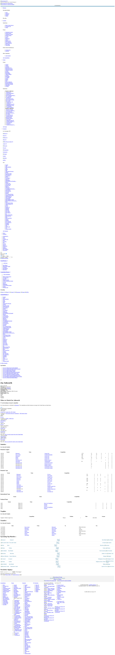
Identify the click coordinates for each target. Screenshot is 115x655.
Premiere (7, 220)
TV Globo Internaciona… (10, 188)
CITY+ (6, 205)
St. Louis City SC (9, 114)
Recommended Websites (60, 595)
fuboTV (6, 182)
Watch (1, 394)
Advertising (59, 588)
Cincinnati (16, 604)
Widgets (58, 587)
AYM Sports (7, 198)
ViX (6, 227)
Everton (6, 71)
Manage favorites (4, 258)
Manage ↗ (5, 260)
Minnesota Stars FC (10, 120)
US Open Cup (8, 26)
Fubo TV (37, 586)
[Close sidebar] (0, 379)
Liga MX (7, 51)
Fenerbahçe (7, 85)
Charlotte (16, 605)
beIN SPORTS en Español (8, 313)
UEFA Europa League (7, 285)
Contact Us (59, 599)
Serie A (6, 37)
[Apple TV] (12, 292)
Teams (4, 59)
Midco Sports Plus (8, 214)
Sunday (6, 15)
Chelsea (6, 65)
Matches (4, 7)
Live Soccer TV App (61, 586)
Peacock (7, 193)
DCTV (6, 206)
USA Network (8, 184)
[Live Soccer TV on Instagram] (49, 621)
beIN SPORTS (8, 167)
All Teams (5, 126)
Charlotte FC (8, 97)
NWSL (6, 27)
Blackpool (9, 387)
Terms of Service (16, 574)
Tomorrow (7, 13)
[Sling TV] (7, 292)
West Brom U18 (19, 462)
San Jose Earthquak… (10, 112)
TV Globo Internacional (7, 320)
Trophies (2, 396)
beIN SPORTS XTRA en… (27, 625)
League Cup (2, 412)
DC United (8, 100)
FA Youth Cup (50, 491)
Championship (47, 461)
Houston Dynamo (9, 109)
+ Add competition (6, 274)
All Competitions (6, 57)
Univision (7, 192)
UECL (4, 238)
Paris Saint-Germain (9, 84)
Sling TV (37, 585)
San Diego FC (9, 122)
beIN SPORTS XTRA (9, 199)
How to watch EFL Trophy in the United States (14, 441)
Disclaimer (59, 590)
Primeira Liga (8, 40)
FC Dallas (8, 113)
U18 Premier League (49, 462)
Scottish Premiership (48, 454)
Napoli (6, 78)
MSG (6, 217)
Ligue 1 (6, 39)
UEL (4, 237)
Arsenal (6, 64)
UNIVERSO (7, 189)
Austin (16, 633)
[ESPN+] (27, 292)
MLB (58, 603)
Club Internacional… (10, 93)
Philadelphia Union (10, 105)
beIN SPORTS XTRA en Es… (9, 332)
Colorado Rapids (9, 116)
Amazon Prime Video (9, 195)
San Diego (17, 632)
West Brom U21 (19, 460)
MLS (4, 240)
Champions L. (5, 236)
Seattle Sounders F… (11, 121)
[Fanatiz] (23, 292)
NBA (58, 602)
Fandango (7, 208)
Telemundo (7, 187)
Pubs (58, 593)
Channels (4, 128)
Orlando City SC (10, 101)
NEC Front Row (8, 218)
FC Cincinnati (8, 96)
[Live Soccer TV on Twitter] (49, 618)
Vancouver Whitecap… (10, 110)
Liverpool (7, 66)
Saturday (7, 14)
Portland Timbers (9, 118)
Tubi (6, 225)
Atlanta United (18, 616)
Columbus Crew (18, 612)
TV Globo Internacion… (27, 611)
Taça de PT (5, 250)
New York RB (17, 607)
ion (6, 213)
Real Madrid (7, 73)
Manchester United (9, 68)
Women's (4, 234)
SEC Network (8, 221)
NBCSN (7, 186)
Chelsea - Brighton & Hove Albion (49, 600)
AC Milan (7, 77)
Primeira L (5, 248)
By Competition (8, 408)
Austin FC (9, 123)
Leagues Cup (7, 49)
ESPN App (11, 418)
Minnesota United (18, 629)
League (3, 256)
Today (6, 12)
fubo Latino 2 (8, 212)
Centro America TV (9, 204)
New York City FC (9, 98)
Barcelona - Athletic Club (48, 593)
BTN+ (6, 201)
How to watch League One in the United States (14, 434)
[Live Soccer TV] (4, 1)
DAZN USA (7, 185)
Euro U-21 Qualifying (48, 503)
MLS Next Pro (8, 215)
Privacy (58, 589)
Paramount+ (7, 180)
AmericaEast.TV (8, 196)
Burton (17, 458)
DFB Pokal (7, 44)
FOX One (7, 210)
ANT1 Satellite (8, 197)
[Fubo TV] (2, 292)
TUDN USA (7, 183)
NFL (61, 602)
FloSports (7, 209)
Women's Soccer (60, 585)
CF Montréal (9, 106)
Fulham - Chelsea (51, 589)
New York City (17, 606)
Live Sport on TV (60, 601)
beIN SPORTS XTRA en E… (11, 200)
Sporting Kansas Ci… (11, 124)
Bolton (17, 457)
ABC (6, 166)
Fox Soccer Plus (8, 173)
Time (7, 256)
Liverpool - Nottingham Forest (48, 598)
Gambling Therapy (92, 584)
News (4, 233)
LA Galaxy (9, 119)
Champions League (9, 32)
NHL (63, 602)
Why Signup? (18, 571)
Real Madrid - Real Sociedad (48, 591)
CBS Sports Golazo (9, 202)
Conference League (9, 34)
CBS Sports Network (9, 171)
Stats (1, 395)
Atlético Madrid (8, 74)
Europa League (8, 33)
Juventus (7, 75)
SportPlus (7, 223)
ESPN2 (6, 172)
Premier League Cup (51, 486)
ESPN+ (6, 176)
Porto (6, 80)
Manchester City (8, 67)
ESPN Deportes (8, 174)
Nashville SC (8, 92)
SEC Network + (8, 222)
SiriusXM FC (3, 420)
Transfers (2, 397)
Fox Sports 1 (7, 175)
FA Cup (2, 417)
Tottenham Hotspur (9, 70)
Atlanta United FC (10, 107)
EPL (4, 242)
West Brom (18, 461)
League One (8, 412)
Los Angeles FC (9, 111)
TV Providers (35, 583)
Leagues (4, 20)
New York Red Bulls (10, 99)
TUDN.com (7, 226)
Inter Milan (7, 76)
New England (17, 603)
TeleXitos (7, 224)
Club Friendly (8, 55)
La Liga (6, 36)
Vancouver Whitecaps (16, 619)
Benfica (6, 79)
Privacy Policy (8, 574)
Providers (59, 592)
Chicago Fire (8, 94)
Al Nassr (7, 86)
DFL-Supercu (5, 249)
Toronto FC (9, 103)
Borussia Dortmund (9, 83)
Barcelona (7, 72)
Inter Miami (16, 601)
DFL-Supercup (8, 41)
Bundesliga (7, 38)
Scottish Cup (49, 477)
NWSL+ (7, 219)
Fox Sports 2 (7, 177)
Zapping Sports (8, 228)
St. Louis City (17, 624)
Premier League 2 (48, 460)
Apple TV (7, 179)
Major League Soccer (9, 25)
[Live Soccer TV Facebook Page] (49, 616)
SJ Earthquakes (17, 622)
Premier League (8, 35)
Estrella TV (7, 207)
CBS (6, 168)
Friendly (45, 504)
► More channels (3, 363)
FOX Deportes (8, 190)
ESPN (6, 169)
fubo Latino (7, 211)
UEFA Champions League (8, 280)
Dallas (15, 623)
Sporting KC (17, 635)
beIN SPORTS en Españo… (10, 181)
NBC (6, 170)
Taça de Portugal (8, 43)
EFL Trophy (13, 412)
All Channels (5, 231)
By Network (2, 408)
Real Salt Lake (9, 117)
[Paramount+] (18, 292)
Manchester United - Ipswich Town (48, 604)
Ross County (18, 454)
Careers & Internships (61, 591)
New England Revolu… (10, 95)
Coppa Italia (7, 45)
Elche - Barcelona (51, 588)
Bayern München (8, 81)
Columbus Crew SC (10, 104)
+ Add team (5, 263)
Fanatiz (6, 164)
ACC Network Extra (9, 194)
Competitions (3, 272)
